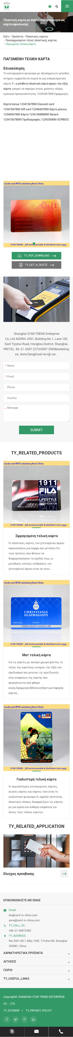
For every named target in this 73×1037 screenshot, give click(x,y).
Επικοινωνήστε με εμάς (22, 900)
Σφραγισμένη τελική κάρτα (36, 536)
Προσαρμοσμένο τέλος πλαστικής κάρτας (31, 40)
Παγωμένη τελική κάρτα (21, 44)
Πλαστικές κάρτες (36, 36)
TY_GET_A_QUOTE (36, 264)
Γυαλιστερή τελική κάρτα (36, 779)
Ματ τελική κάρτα (36, 655)
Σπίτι (6, 36)
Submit (36, 430)
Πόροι (7, 970)
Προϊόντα (17, 36)
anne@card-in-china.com (24, 920)
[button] (34, 243)
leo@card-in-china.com (23, 915)
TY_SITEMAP (11, 1010)
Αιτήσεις (9, 961)
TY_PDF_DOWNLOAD (36, 255)
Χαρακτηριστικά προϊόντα (23, 953)
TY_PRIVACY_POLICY (39, 1010)
